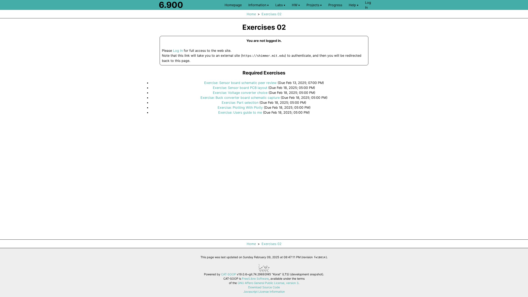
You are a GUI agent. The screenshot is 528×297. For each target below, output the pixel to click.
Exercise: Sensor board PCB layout (240, 88)
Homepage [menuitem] (233, 5)
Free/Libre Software (255, 278)
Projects (314, 5)
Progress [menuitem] (335, 5)
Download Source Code (264, 287)
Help (353, 5)
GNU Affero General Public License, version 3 (268, 283)
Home (251, 14)
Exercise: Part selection (240, 102)
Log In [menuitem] (368, 4)
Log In (178, 50)
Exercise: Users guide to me (240, 112)
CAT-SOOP (228, 274)
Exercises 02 (272, 14)
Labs (280, 5)
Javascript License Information (264, 291)
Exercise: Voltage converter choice (240, 93)
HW (296, 5)
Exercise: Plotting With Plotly (240, 107)
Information (258, 5)
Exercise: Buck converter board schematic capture (240, 97)
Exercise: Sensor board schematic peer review (240, 83)
